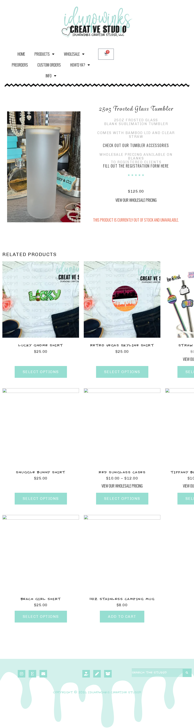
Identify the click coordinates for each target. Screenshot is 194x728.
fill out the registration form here (136, 166)
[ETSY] (32, 674)
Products (42, 54)
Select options (41, 372)
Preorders (20, 65)
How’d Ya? (77, 65)
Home (21, 54)
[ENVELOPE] (43, 674)
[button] (136, 199)
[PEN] (97, 674)
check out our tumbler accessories (136, 145)
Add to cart (122, 616)
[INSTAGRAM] (21, 674)
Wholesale (72, 54)
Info (49, 76)
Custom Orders (49, 65)
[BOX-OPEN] (108, 674)
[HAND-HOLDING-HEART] (86, 674)
